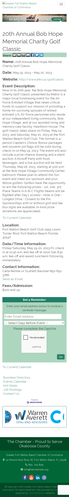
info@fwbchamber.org (35, 469)
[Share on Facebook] (32, 55)
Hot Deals (10, 385)
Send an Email (12, 279)
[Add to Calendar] (23, 55)
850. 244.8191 (36, 464)
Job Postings (12, 389)
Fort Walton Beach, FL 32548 (36, 460)
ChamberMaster (36, 493)
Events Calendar (14, 381)
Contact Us (11, 393)
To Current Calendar (16, 217)
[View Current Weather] (28, 55)
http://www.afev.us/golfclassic (41, 79)
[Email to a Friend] (19, 55)
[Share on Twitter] (37, 55)
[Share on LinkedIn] (41, 55)
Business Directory (16, 377)
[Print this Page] (14, 55)
